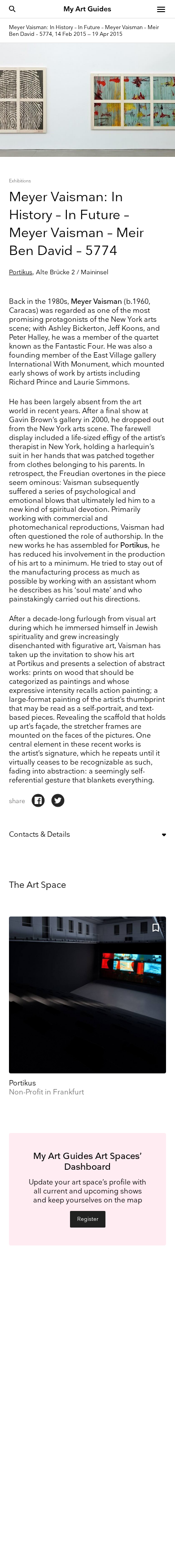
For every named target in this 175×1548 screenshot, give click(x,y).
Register (87, 1219)
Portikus (20, 272)
